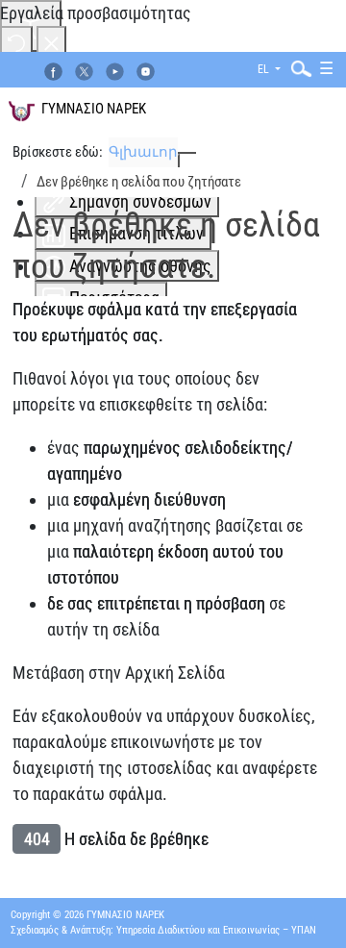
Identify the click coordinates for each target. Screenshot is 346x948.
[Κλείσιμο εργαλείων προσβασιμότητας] (51, 42)
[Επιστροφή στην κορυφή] (309, 908)
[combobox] (297, 68)
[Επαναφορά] (16, 42)
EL (265, 69)
